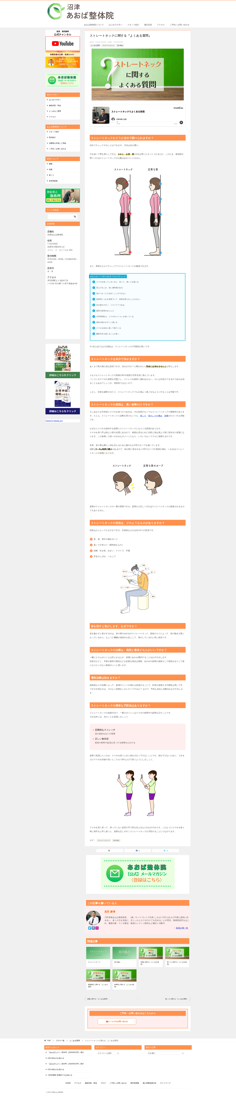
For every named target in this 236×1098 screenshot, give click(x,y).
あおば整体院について (94, 25)
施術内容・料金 (55, 105)
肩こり (143, 416)
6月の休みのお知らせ (56, 1058)
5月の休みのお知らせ (56, 1069)
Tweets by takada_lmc (54, 421)
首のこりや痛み (155, 416)
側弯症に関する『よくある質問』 (124, 986)
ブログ (103, 1083)
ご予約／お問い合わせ (179, 25)
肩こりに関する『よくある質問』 (177, 963)
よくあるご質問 (55, 111)
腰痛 (50, 164)
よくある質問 (95, 45)
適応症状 (148, 25)
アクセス (161, 25)
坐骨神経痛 (53, 181)
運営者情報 (134, 1083)
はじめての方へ (115, 25)
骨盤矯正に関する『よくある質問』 (98, 986)
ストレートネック (108, 45)
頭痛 (166, 416)
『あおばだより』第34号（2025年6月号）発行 (66, 1052)
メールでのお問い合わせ (118, 1021)
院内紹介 (52, 137)
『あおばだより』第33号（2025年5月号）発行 (66, 1064)
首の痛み (120, 45)
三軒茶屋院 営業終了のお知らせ (60, 1075)
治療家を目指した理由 (57, 143)
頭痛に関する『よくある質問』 (150, 963)
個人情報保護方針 (149, 1083)
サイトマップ (165, 1083)
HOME (68, 1083)
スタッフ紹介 (133, 25)
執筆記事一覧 (182, 928)
